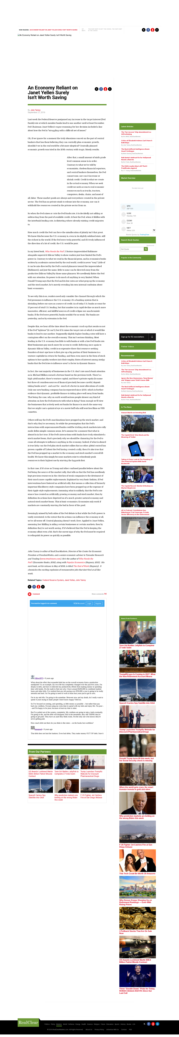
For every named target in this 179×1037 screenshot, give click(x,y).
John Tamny (35, 110)
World (65, 1024)
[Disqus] (67, 639)
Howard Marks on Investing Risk (133, 413)
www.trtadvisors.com (50, 559)
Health (83, 1024)
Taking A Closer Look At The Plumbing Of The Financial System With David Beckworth (136, 461)
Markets (59, 1024)
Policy (53, 1024)
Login (89, 603)
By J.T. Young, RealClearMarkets (131, 170)
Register (98, 603)
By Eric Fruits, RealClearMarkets (131, 162)
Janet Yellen (70, 580)
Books (129, 1024)
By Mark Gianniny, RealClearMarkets (132, 153)
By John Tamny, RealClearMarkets (131, 145)
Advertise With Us (112, 1029)
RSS (130, 1029)
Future (103, 1024)
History (123, 1024)
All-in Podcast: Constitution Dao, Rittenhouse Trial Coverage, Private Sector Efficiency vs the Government (135, 512)
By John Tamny (125, 382)
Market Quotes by (137, 235)
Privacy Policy (99, 1029)
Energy (77, 1024)
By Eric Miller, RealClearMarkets (131, 136)
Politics (47, 1024)
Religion (97, 1024)
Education (109, 1024)
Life (133, 1024)
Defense (71, 1024)
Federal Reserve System (53, 580)
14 (105, 594)
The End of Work (81, 566)
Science (90, 1024)
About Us (89, 1029)
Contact (124, 1029)
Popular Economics (76, 562)
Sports (117, 1024)
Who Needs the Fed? (54, 251)
